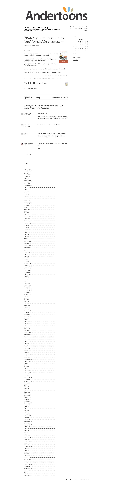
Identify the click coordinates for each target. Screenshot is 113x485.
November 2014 (27, 247)
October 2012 (27, 292)
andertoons (37, 45)
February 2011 (27, 328)
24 (85, 48)
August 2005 (27, 448)
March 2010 (27, 348)
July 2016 (26, 211)
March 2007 (27, 414)
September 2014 (27, 250)
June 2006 (26, 430)
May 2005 (26, 453)
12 (73, 46)
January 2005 (27, 461)
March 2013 (27, 283)
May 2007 (26, 410)
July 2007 (26, 406)
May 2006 (26, 432)
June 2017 (26, 191)
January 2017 (27, 200)
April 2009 (26, 368)
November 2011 (27, 312)
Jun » (77, 53)
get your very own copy (37, 54)
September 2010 (27, 337)
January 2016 (27, 221)
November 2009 (28, 356)
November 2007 (28, 399)
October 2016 (27, 205)
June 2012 (26, 299)
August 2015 (27, 231)
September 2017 (27, 185)
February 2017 (27, 198)
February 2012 (27, 307)
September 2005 (28, 446)
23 (82, 48)
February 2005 (27, 459)
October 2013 (27, 270)
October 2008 (27, 379)
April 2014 (26, 260)
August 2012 (27, 296)
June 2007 (26, 408)
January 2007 (27, 417)
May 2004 (26, 475)
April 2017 (26, 194)
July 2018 (26, 178)
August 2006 (27, 426)
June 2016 (26, 212)
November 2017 (27, 182)
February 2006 (27, 437)
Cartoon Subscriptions (84, 26)
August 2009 (27, 361)
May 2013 (26, 279)
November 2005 (28, 443)
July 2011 (26, 319)
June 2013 (26, 278)
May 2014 (26, 258)
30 (82, 50)
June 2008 (26, 386)
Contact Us (86, 30)
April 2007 (26, 412)
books (55, 75)
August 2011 (26, 318)
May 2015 (26, 236)
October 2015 (27, 227)
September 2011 (27, 316)
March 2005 (27, 457)
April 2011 (26, 325)
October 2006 (27, 423)
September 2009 (28, 359)
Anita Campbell (28, 143)
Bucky (26, 133)
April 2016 (26, 216)
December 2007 (27, 397)
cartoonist (60, 75)
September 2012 (27, 294)
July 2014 (26, 254)
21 (78, 48)
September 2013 (27, 272)
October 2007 (27, 401)
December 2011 (27, 310)
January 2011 (27, 330)
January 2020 (28, 169)
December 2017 (27, 180)
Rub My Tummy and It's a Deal (55, 78)
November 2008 (28, 377)
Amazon (46, 78)
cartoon (57, 75)
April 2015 (26, 238)
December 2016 (27, 202)
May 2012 (26, 301)
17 (85, 46)
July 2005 (26, 450)
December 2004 (27, 462)
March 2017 (26, 196)
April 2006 (26, 433)
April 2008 (26, 390)
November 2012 (27, 290)
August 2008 (27, 383)
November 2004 (28, 464)
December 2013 (27, 267)
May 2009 (26, 366)
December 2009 (27, 354)
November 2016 (27, 203)
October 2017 (27, 183)
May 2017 (26, 192)
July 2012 (26, 298)
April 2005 (26, 455)
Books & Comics (38, 78)
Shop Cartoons (73, 26)
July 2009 (26, 363)
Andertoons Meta (31, 78)
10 (85, 44)
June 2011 (26, 321)
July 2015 (26, 232)
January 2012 (27, 308)
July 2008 (26, 385)
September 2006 (28, 424)
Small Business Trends (60, 97)
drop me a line (30, 64)
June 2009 (26, 365)
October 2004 (27, 466)
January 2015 (27, 243)
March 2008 (27, 392)
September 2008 (28, 381)
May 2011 (26, 323)
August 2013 (27, 274)
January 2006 (27, 439)
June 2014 (26, 256)
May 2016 (26, 214)
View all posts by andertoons (30, 88)
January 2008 (27, 395)
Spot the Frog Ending (32, 97)
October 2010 (27, 336)
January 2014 (27, 265)
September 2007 (28, 403)
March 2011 (26, 327)
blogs (53, 75)
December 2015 (27, 223)
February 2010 (27, 350)
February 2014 (27, 263)
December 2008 (27, 375)
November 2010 (27, 334)
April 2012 (26, 303)
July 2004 (26, 472)
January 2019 (27, 173)
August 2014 (27, 252)
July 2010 (26, 341)
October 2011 (27, 314)
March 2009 (27, 370)
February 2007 (27, 415)
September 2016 (27, 207)
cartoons (63, 75)
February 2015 (27, 241)
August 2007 (27, 404)
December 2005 (27, 441)
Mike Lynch (27, 113)
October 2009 (27, 357)
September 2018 (27, 176)
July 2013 (26, 276)
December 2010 (27, 332)
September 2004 (28, 468)
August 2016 (27, 209)
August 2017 (27, 187)
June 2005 (26, 452)
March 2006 (27, 435)
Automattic (86, 479)
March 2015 (27, 240)
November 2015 (27, 225)
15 (80, 46)
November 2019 (27, 171)
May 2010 (26, 345)
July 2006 (26, 428)
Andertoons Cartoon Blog (36, 27)
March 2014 (27, 261)
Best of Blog (75, 59)
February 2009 (27, 372)
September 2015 (27, 229)
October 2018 (27, 174)
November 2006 (28, 421)
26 (73, 50)
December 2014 (27, 245)
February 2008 (27, 394)
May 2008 (26, 388)
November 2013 (27, 269)
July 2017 (26, 189)
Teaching (80, 28)
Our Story (86, 28)
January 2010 (27, 352)
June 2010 (26, 343)
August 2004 (27, 470)
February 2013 (27, 285)
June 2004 (26, 473)
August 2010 (27, 339)
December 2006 (27, 419)
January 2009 (27, 374)
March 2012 (27, 305)
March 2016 (27, 218)
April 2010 (26, 346)
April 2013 (26, 281)
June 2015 (26, 234)
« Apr (74, 53)
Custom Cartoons (73, 28)
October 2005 (27, 444)
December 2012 (27, 289)
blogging (66, 75)
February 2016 (27, 220)
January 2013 (27, 287)
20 (76, 48)
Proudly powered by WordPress (70, 479)
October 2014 (27, 249)
